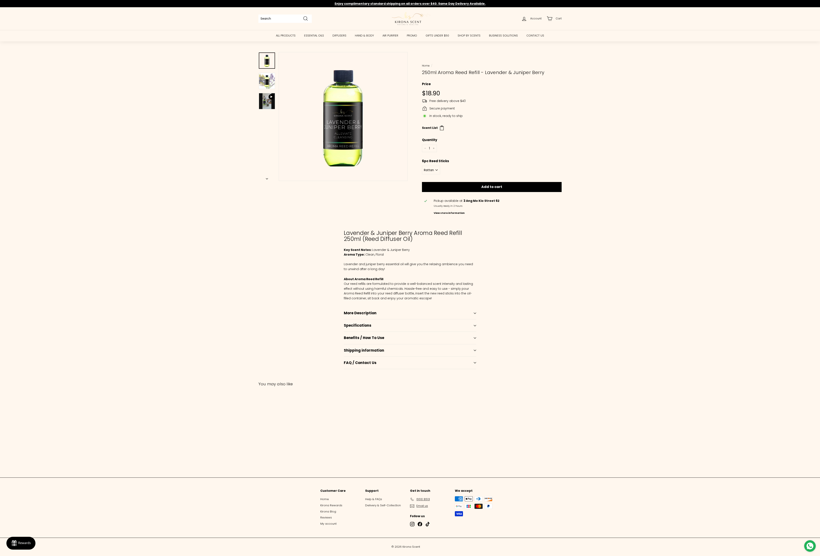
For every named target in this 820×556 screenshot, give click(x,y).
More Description (360, 313)
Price (426, 84)
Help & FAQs (373, 499)
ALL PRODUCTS (286, 35)
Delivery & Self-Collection (383, 505)
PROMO (412, 35)
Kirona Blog (328, 511)
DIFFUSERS (339, 35)
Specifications (357, 325)
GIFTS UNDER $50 (437, 35)
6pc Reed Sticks (435, 161)
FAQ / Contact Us (360, 362)
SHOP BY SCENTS (469, 35)
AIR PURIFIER (390, 35)
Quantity (429, 140)
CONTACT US (535, 35)
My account (328, 524)
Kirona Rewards (331, 505)
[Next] (266, 177)
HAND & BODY (364, 35)
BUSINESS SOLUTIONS (503, 35)
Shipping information (364, 350)
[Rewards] (20, 543)
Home (425, 65)
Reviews (326, 517)
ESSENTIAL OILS (314, 35)
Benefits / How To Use (364, 337)
